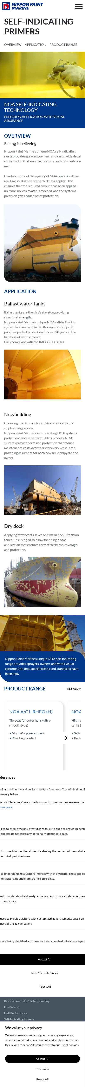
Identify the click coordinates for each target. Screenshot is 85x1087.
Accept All (42, 1058)
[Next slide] (65, 737)
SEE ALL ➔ (74, 688)
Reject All (42, 1079)
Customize (42, 1069)
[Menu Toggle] (79, 6)
